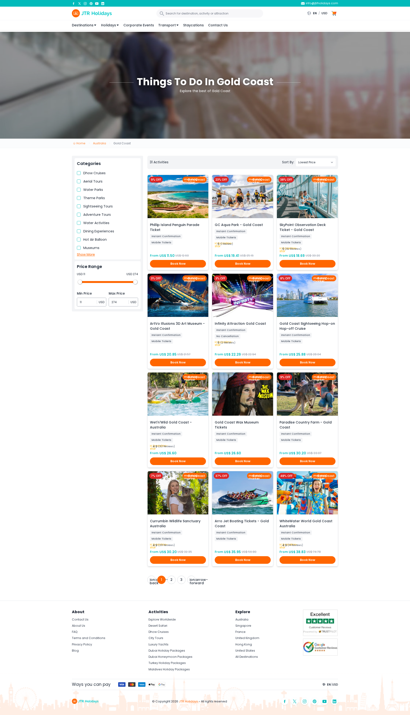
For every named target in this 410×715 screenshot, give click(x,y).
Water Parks (93, 189)
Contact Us (218, 25)
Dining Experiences (98, 231)
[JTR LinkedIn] (102, 3)
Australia (241, 619)
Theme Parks (94, 198)
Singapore (243, 626)
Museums (91, 247)
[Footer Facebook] (285, 701)
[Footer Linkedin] (334, 701)
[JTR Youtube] (96, 3)
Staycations (193, 25)
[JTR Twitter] (79, 3)
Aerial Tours (92, 181)
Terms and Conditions (88, 638)
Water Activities (96, 223)
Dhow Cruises (94, 173)
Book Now (178, 264)
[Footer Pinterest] (314, 701)
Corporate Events (138, 25)
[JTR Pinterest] (91, 3)
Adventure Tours (97, 214)
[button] (318, 13)
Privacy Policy (82, 644)
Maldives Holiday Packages (169, 669)
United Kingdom (247, 638)
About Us (78, 626)
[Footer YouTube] (324, 701)
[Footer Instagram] (305, 701)
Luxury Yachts (158, 644)
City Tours (156, 638)
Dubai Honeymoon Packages (170, 657)
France (240, 632)
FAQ (75, 632)
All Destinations (246, 657)
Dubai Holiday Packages (167, 651)
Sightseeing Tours (98, 206)
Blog (75, 651)
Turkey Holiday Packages (167, 663)
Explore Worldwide (162, 619)
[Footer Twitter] (295, 701)
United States (245, 651)
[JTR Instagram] (85, 3)
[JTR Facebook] (73, 3)
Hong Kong (243, 644)
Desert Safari (158, 626)
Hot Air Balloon (95, 239)
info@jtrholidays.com (322, 3)
